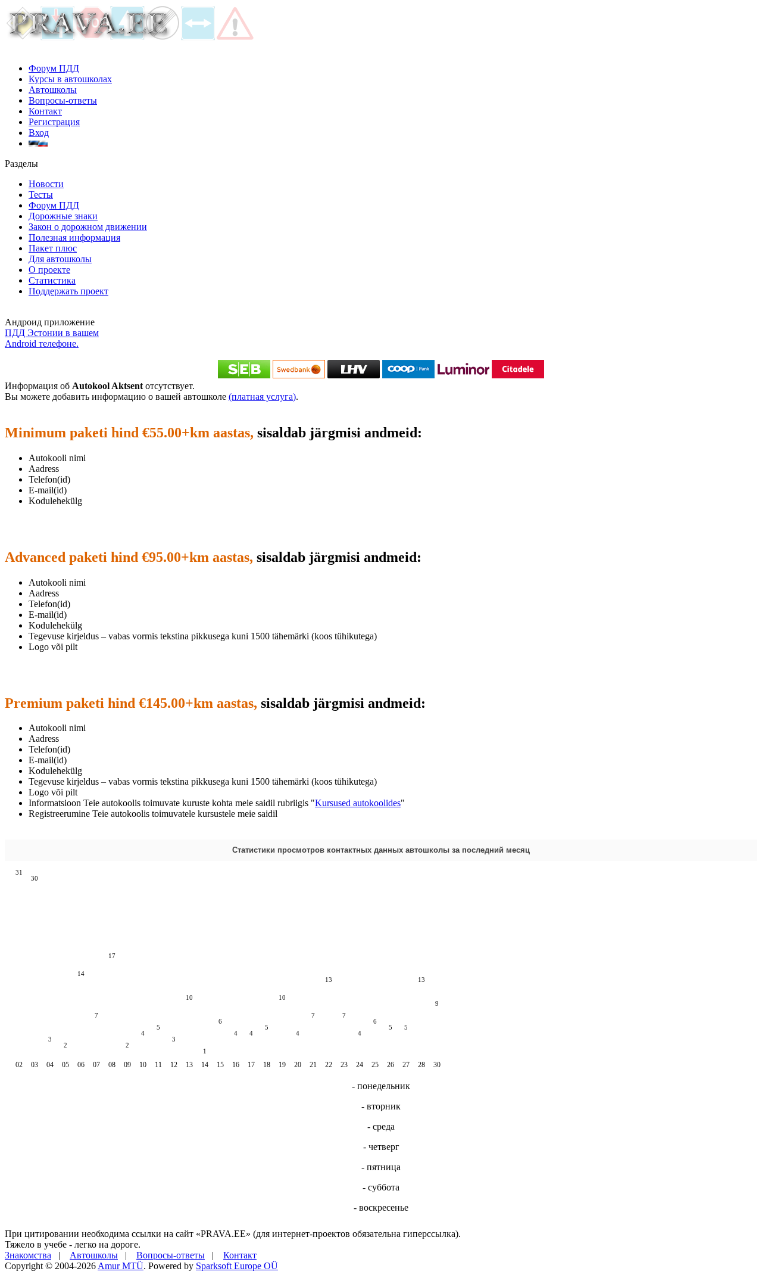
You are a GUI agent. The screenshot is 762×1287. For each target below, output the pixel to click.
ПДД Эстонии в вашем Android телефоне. (52, 338)
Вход (39, 133)
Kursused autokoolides (358, 803)
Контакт (45, 111)
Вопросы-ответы (63, 100)
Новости (46, 184)
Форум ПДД (54, 68)
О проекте (49, 270)
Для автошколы (60, 259)
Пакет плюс (53, 248)
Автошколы (53, 90)
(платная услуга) (262, 396)
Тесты (41, 194)
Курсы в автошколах (70, 79)
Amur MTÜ (120, 1266)
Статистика (52, 280)
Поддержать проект (68, 291)
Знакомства (28, 1255)
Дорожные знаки (63, 216)
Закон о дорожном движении (88, 227)
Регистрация (54, 122)
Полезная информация (74, 237)
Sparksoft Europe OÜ (237, 1266)
